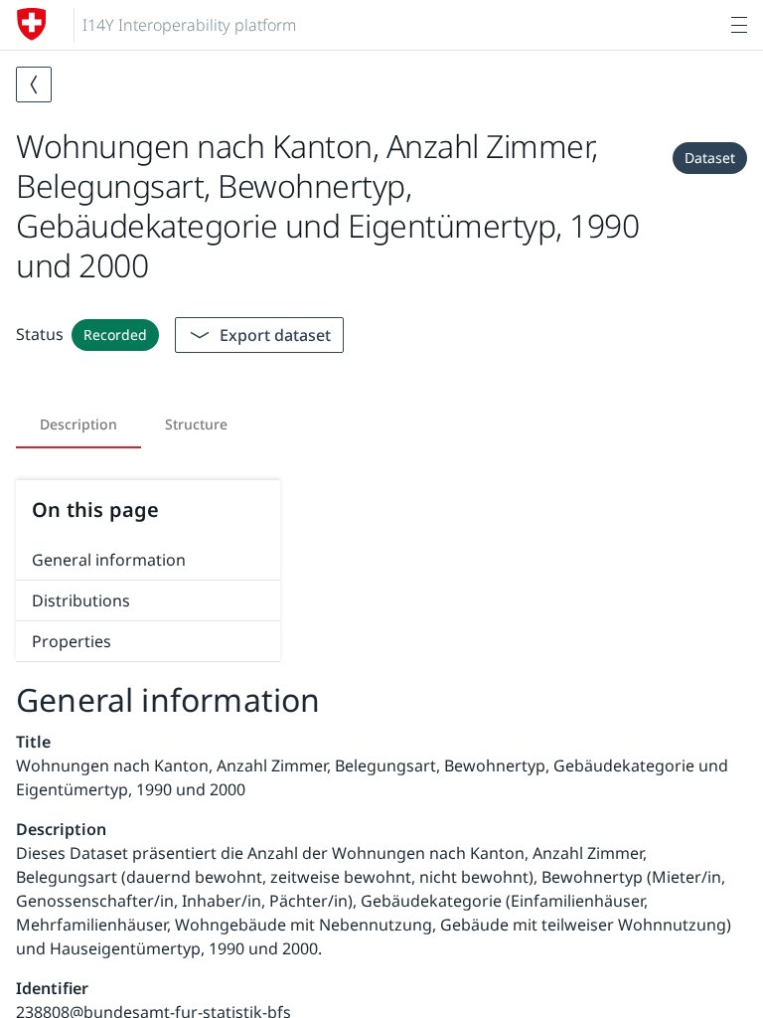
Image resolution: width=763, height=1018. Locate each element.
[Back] (34, 84)
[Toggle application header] (739, 25)
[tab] (78, 424)
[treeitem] (148, 560)
